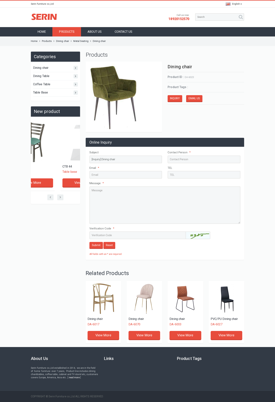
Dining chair (62, 41)
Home (34, 41)
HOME (41, 31)
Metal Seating (80, 41)
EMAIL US (194, 98)
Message (96, 183)
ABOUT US (95, 31)
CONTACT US (123, 31)
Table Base (40, 92)
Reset (109, 245)
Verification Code (101, 228)
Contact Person (179, 152)
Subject (94, 152)
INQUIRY (175, 98)
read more (74, 377)
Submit (96, 245)
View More (56, 183)
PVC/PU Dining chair (224, 319)
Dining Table (41, 76)
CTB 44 (40, 166)
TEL (170, 168)
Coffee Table (41, 84)
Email (94, 168)
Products (47, 41)
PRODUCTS (66, 31)
